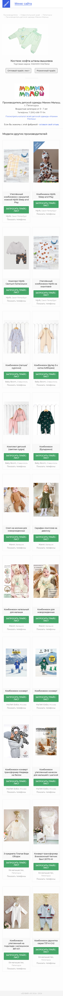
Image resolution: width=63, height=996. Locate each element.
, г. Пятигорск (31, 104)
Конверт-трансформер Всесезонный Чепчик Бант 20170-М (46, 856)
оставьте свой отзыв (49, 124)
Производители (10, 15)
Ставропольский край (30, 15)
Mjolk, (16, 216)
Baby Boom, (16, 382)
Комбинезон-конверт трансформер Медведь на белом (16, 772)
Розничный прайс (46, 70)
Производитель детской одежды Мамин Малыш (27, 17)
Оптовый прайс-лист (18, 70)
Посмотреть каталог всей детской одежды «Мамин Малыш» (32, 117)
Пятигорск (47, 15)
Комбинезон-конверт (16, 691)
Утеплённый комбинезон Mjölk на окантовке (46, 284)
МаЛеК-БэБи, (16, 704)
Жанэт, (16, 544)
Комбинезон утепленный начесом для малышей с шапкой (46, 772)
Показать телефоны (16, 219)
